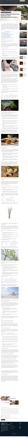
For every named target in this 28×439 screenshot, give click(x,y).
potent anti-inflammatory (9, 91)
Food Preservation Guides (12, 427)
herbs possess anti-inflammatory (6, 329)
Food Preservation (16, 0)
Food (3, 0)
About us (20, 425)
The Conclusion (2, 39)
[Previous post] (1, 398)
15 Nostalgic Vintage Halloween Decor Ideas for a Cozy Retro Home (25, 63)
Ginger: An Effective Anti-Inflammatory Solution (5, 35)
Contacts (20, 426)
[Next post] (18, 402)
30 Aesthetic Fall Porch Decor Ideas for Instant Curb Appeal (25, 75)
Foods (10, 424)
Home (1, 0)
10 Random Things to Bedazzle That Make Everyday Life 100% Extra (25, 57)
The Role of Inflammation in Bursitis (4, 33)
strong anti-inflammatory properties (14, 95)
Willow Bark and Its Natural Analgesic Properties (6, 36)
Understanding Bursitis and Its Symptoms (5, 32)
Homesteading (7, 0)
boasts (16, 120)
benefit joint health (11, 362)
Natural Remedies (22, 0)
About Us (26, 0)
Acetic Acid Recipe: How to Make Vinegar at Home (23, 36)
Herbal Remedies (3, 12)
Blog (19, 424)
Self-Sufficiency (11, 425)
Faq (1, 38)
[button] (1, 3)
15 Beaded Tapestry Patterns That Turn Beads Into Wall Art (23, 44)
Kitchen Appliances (11, 0)
